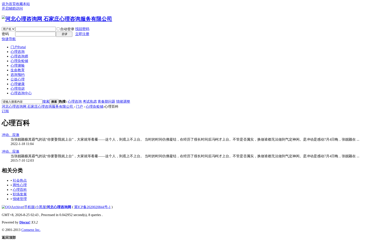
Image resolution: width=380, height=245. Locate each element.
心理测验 (18, 65)
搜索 (45, 101)
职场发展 (20, 194)
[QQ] (6, 207)
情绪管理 (20, 199)
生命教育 (18, 70)
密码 (5, 34)
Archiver (17, 207)
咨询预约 (18, 75)
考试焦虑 (90, 101)
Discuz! (24, 222)
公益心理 (18, 79)
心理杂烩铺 (19, 61)
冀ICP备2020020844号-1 (92, 207)
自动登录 (67, 29)
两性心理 (20, 185)
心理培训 (18, 88)
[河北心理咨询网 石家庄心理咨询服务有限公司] (57, 19)
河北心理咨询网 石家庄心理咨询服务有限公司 (38, 106)
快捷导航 (9, 39)
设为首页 (9, 4)
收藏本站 (23, 4)
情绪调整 (123, 101)
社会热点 (20, 180)
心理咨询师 (19, 56)
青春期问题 (106, 101)
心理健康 (18, 84)
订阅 (5, 111)
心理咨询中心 (21, 93)
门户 (18, 47)
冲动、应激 (10, 135)
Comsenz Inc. (30, 230)
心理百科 (20, 189)
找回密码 (82, 29)
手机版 (29, 207)
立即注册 (82, 34)
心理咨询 (18, 52)
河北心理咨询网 (59, 207)
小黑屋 (40, 207)
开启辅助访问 (12, 8)
